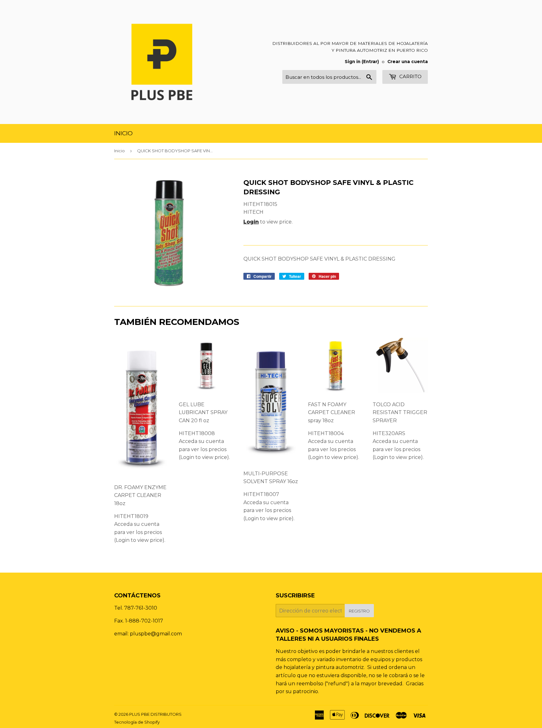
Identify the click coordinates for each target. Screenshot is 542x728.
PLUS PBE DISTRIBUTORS (155, 714)
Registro (359, 610)
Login (251, 222)
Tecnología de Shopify (137, 722)
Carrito (410, 76)
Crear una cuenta (407, 61)
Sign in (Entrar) (362, 61)
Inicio (123, 133)
